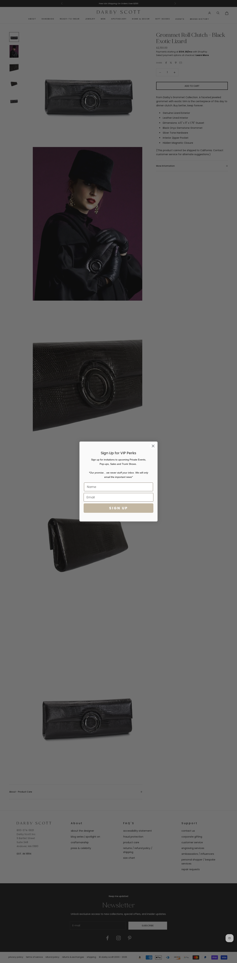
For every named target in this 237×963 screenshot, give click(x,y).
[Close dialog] (153, 446)
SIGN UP (118, 508)
